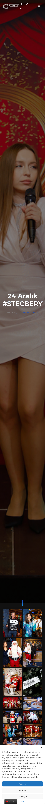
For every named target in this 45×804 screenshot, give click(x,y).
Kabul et (22, 784)
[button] (41, 747)
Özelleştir (22, 796)
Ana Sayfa (11, 313)
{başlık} (22, 801)
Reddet (22, 790)
